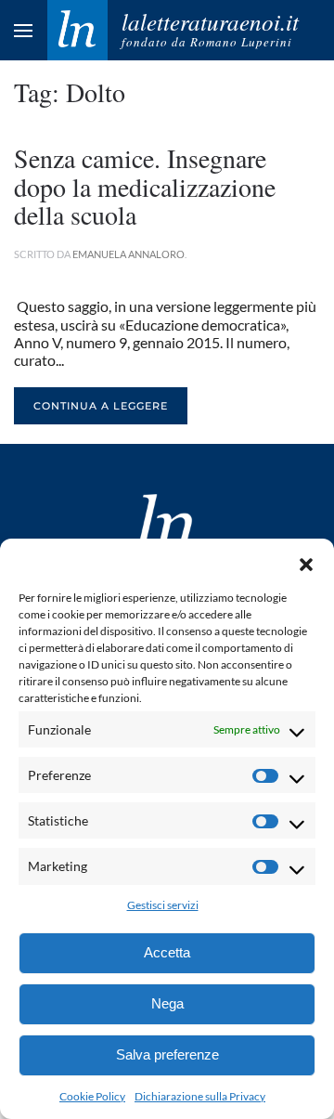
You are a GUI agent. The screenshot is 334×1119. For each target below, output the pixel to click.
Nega (167, 1003)
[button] (306, 562)
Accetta (167, 952)
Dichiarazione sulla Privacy (200, 1096)
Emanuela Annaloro (128, 254)
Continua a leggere (100, 405)
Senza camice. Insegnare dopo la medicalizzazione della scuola (145, 186)
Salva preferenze (167, 1054)
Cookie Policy (92, 1096)
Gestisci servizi (163, 905)
